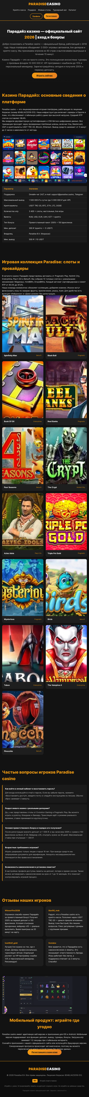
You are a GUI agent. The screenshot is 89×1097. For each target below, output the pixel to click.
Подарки (32, 10)
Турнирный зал (60, 10)
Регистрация (51, 16)
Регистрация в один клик (44, 1052)
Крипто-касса (19, 10)
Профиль (36, 16)
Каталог (72, 10)
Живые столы (44, 10)
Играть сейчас (45, 75)
